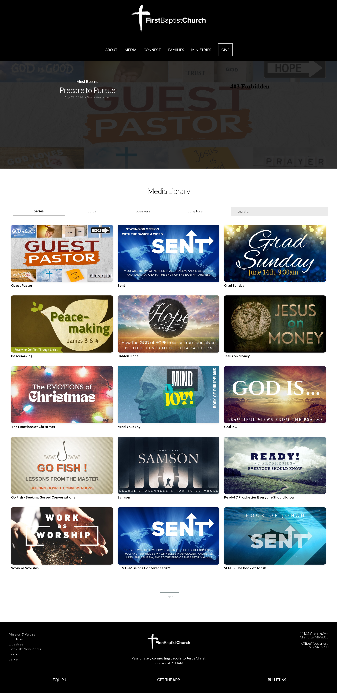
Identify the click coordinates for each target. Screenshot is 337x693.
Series (39, 211)
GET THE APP (168, 679)
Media (131, 50)
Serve (13, 659)
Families (176, 50)
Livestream (17, 644)
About (111, 50)
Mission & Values (22, 634)
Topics (91, 211)
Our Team (16, 639)
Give (225, 50)
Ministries (201, 50)
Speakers (143, 211)
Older (169, 597)
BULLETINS (277, 679)
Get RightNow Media (25, 649)
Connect (152, 50)
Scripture (195, 211)
